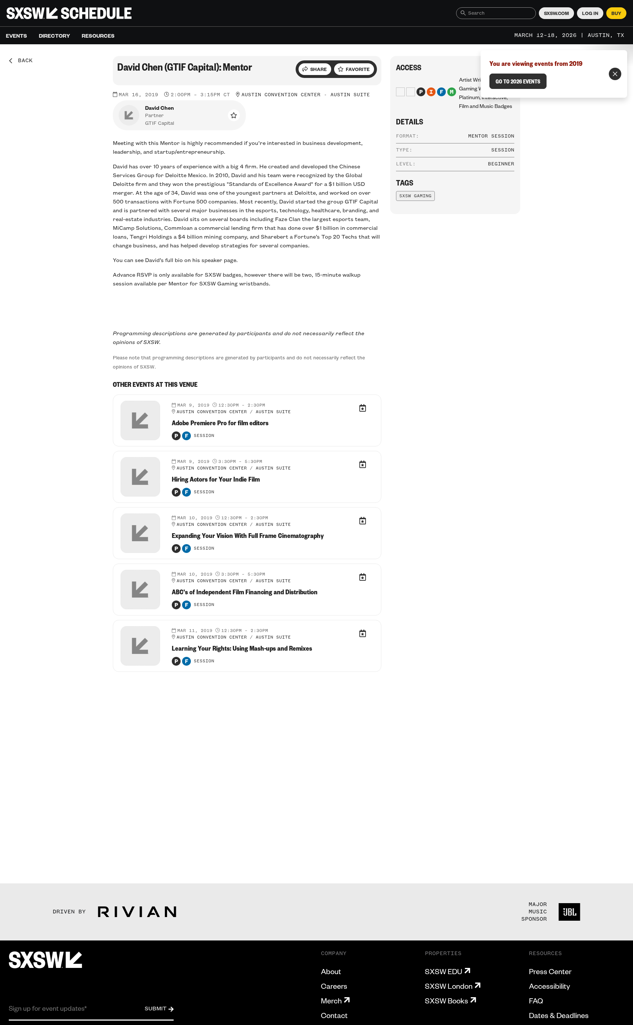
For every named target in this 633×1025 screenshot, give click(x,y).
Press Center (550, 971)
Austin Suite (350, 94)
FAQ (536, 1000)
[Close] (615, 74)
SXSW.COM (556, 13)
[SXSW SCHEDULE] (69, 13)
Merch (331, 1000)
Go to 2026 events (518, 81)
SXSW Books (446, 1000)
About (331, 971)
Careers (334, 985)
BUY (616, 13)
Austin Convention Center (281, 94)
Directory (54, 35)
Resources (98, 35)
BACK (22, 61)
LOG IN (590, 13)
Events (16, 35)
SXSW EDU (443, 971)
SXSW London (449, 985)
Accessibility (549, 985)
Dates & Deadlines (559, 1015)
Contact (334, 1015)
